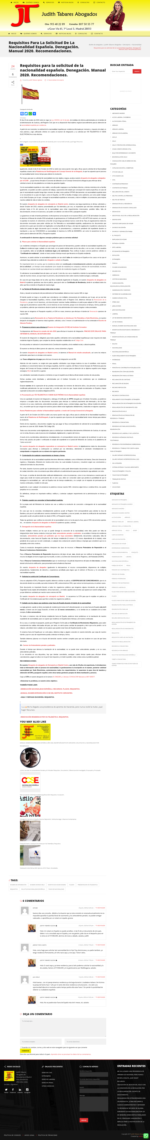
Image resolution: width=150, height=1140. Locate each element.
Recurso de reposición (120, 614)
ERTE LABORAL (116, 247)
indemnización (117, 557)
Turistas (115, 483)
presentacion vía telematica (88, 885)
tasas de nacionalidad (56, 889)
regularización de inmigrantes (123, 628)
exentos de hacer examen (57, 885)
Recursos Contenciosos (120, 395)
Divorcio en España (119, 227)
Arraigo (115, 125)
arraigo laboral (133, 522)
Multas (114, 344)
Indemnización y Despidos (121, 290)
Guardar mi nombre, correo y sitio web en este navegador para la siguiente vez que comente (54, 1047)
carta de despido (117, 535)
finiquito (134, 552)
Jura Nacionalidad (118, 310)
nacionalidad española (120, 561)
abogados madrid (118, 508)
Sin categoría (117, 463)
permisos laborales (119, 587)
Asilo (114, 141)
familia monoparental (120, 552)
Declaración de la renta (120, 192)
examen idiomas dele (37, 885)
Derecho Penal (47, 1083)
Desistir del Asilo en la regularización (125, 215)
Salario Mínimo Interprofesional (124, 455)
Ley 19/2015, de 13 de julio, (60, 120)
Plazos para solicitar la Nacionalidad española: (38, 242)
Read (21, 145)
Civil (113, 180)
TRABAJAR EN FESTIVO (119, 479)
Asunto (82, 1087)
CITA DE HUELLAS (117, 172)
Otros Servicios (48, 1086)
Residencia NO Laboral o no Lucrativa (125, 433)
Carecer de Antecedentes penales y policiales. (39, 645)
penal (128, 565)
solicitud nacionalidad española (33, 889)
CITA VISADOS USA (117, 176)
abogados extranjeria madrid (122, 504)
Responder (101, 908)
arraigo (127, 517)
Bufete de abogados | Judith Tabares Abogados (105, 44)
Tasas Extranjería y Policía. (121, 471)
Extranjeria (46, 1076)
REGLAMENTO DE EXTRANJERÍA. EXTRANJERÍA (126, 399)
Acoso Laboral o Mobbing (121, 117)
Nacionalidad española (120, 352)
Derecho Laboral (48, 1079)
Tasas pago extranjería (120, 475)
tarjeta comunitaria (119, 659)
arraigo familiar (118, 522)
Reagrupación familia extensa (122, 375)
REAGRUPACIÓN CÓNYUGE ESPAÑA (123, 372)
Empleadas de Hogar (119, 239)
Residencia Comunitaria (120, 422)
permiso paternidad (119, 579)
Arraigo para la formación (121, 526)
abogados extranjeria (119, 500)
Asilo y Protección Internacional (124, 145)
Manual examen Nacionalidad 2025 (124, 326)
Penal (114, 364)
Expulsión (115, 255)
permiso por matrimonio (120, 583)
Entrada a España (118, 243)
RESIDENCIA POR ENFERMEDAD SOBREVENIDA (126, 444)
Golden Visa (116, 271)
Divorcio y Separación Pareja (122, 231)
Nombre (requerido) (86, 1071)
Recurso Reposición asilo (121, 618)
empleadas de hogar (119, 544)
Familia (114, 263)
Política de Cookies (12, 1135)
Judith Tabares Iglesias (35, 80)
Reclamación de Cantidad (121, 379)
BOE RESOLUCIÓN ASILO (119, 157)
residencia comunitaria (120, 646)
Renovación (94, 311)
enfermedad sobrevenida (120, 548)
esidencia (24, 302)
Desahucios (116, 212)
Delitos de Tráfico (118, 200)
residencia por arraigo (120, 650)
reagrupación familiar (120, 609)
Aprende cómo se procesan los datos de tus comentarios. (71, 1054)
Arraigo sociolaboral (120, 133)
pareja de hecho (117, 565)
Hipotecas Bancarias (119, 279)
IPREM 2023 (115, 302)
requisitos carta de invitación (122, 637)
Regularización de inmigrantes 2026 (124, 407)
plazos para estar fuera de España (124, 600)
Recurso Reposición (119, 387)
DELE (29, 371)
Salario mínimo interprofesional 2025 (125, 459)
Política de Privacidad (47, 1135)
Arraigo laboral (118, 129)
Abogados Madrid (118, 113)
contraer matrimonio (120, 184)
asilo (127, 530)
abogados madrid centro (121, 513)
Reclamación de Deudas (120, 383)
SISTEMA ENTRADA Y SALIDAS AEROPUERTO (125, 467)
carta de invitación (118, 539)
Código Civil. (79, 340)
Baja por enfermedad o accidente (124, 153)
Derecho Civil (47, 1073)
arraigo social (117, 530)
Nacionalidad (136, 44)
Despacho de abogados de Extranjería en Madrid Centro (48, 665)
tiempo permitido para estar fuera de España (125, 664)
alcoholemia (116, 517)
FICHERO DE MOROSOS (119, 267)
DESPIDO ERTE (116, 219)
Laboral (115, 314)
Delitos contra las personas (122, 196)
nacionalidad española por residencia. (34, 125)
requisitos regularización (121, 642)
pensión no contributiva (120, 570)
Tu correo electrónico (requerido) (90, 1079)
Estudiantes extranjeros (120, 251)
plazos (71, 885)
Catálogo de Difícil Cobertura (122, 168)
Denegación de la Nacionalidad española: (36, 527)
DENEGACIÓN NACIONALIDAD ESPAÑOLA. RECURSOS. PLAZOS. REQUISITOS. (50, 689)
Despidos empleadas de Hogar (122, 223)
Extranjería (126, 44)
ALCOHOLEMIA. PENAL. (119, 121)
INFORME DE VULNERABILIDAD (121, 294)
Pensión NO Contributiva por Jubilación (126, 368)
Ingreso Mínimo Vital (119, 298)
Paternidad (116, 360)
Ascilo (114, 137)
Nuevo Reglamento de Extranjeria (124, 356)
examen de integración (18, 885)
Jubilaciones (116, 306)
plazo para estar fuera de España (123, 592)
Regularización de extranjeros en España (126, 403)
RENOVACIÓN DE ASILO (119, 411)
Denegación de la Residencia (122, 204)
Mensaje (82, 1095)
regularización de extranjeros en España (123, 623)
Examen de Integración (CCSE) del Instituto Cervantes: (67, 327)
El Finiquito (116, 235)
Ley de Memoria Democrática (122, 318)
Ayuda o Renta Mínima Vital (121, 149)
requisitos (14, 889)
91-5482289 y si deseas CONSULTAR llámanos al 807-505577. (74, 677)
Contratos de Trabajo (120, 188)
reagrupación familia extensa (122, 605)
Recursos (115, 391)
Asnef (135, 530)
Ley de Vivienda (117, 322)
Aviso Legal (29, 1135)
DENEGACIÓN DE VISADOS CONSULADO (124, 208)
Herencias (115, 275)
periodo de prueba (118, 574)
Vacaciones (116, 487)
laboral (129, 557)
